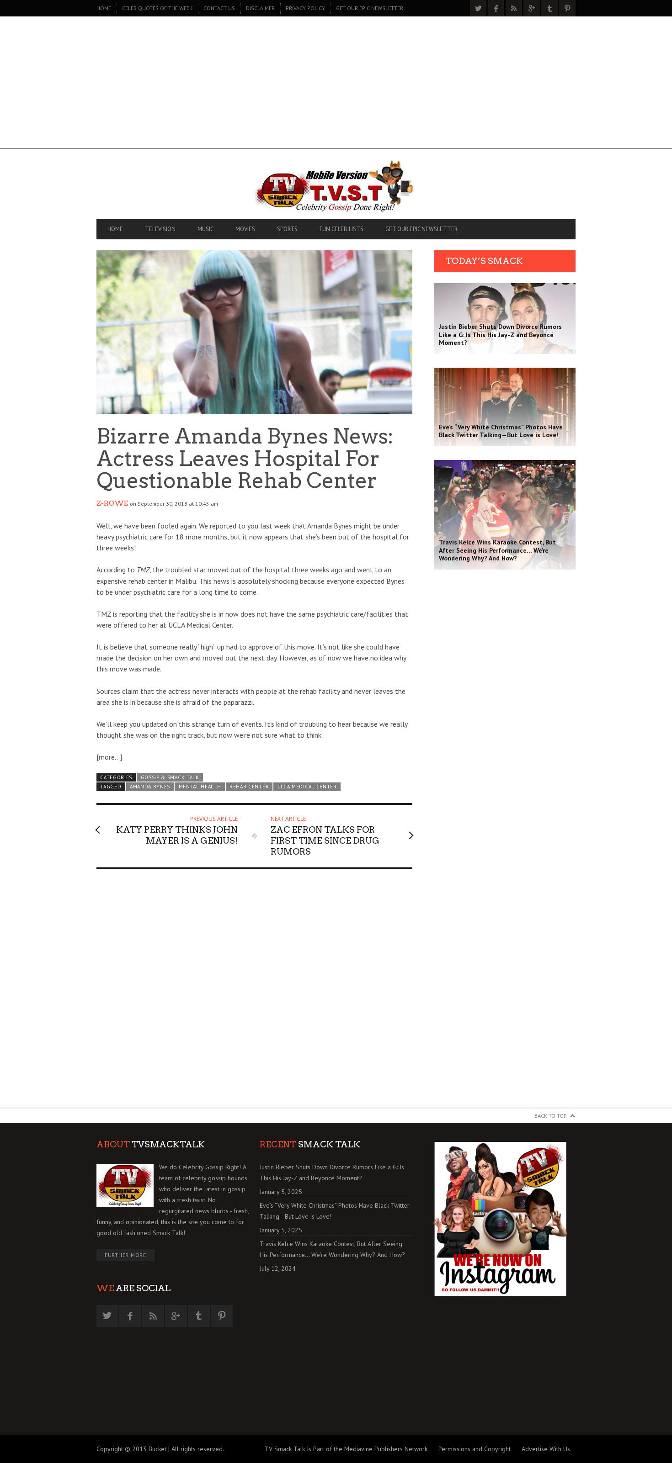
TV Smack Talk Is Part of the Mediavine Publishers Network (346, 1449)
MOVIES (245, 229)
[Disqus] (254, 992)
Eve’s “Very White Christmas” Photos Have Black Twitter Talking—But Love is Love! (335, 1210)
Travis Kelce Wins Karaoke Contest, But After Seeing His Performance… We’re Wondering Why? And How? (332, 1249)
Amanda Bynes (150, 786)
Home (103, 8)
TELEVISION (160, 229)
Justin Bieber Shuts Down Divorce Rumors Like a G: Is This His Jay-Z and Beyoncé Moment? (332, 1172)
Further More (125, 1255)
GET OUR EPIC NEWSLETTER (369, 8)
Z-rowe (112, 503)
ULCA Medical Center (307, 786)
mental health (200, 786)
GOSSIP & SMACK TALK (170, 777)
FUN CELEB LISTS (341, 229)
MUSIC (205, 229)
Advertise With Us (546, 1449)
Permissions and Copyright (474, 1449)
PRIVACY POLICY (305, 8)
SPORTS (287, 229)
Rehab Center (249, 786)
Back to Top (550, 1115)
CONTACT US (219, 8)
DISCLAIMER (260, 8)
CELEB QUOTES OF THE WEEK (157, 8)
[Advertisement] (336, 85)
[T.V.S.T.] (336, 186)
